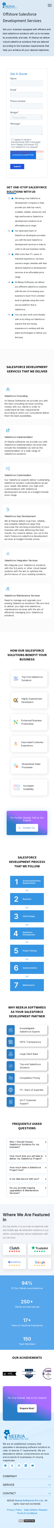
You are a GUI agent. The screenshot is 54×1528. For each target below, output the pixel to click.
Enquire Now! (27, 1408)
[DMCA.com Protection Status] (27, 1519)
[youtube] (32, 1465)
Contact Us (29, 827)
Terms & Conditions (27, 1513)
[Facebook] (5, 1465)
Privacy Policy (14, 1509)
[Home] (11, 5)
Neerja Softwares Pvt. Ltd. (29, 1500)
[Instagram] (19, 1465)
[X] (12, 1465)
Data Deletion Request (35, 1509)
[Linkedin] (25, 1465)
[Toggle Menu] (49, 5)
